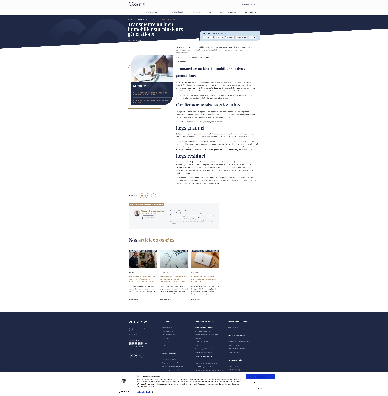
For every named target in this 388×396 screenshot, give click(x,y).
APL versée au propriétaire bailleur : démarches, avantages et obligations (142, 279)
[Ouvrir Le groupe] (139, 12)
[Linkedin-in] (131, 356)
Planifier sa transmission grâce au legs (150, 101)
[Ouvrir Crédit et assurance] (237, 12)
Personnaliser (259, 383)
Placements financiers (203, 356)
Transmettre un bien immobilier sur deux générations (150, 94)
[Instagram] (141, 356)
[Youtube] (136, 356)
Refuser (260, 389)
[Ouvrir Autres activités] (258, 12)
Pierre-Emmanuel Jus (152, 211)
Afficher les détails (144, 392)
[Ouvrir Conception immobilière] (213, 12)
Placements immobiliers (204, 327)
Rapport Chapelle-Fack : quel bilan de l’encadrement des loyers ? (205, 279)
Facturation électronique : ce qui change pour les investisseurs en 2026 (173, 279)
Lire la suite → (134, 299)
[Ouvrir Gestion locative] (186, 12)
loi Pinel (237, 82)
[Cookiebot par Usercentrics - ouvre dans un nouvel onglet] (124, 392)
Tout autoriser (260, 377)
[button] (142, 195)
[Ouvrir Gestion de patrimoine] (165, 12)
